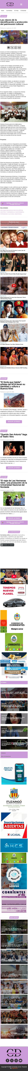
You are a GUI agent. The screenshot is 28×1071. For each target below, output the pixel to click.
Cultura (3, 16)
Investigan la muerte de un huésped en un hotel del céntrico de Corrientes (13, 945)
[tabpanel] (14, 718)
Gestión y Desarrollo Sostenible (11, 212)
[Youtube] (20, 1060)
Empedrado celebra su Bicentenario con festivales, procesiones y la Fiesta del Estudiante (13, 1005)
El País (16, 10)
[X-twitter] (12, 1060)
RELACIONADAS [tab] (6, 756)
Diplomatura (4, 210)
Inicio (2, 10)
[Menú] (21, 4)
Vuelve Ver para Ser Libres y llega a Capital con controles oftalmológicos (14, 975)
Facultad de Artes (16, 210)
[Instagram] (16, 1060)
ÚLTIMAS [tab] (3, 682)
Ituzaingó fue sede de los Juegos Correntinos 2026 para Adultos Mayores (13, 706)
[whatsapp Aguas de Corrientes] (14, 784)
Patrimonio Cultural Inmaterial (11, 214)
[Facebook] (7, 1060)
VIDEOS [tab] (3, 753)
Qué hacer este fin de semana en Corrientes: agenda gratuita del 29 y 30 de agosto (13, 930)
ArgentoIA (15, 1068)
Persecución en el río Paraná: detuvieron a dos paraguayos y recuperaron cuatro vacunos (14, 744)
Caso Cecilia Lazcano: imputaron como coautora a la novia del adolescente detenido (13, 718)
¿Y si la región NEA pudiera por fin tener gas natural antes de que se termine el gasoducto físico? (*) (13, 1035)
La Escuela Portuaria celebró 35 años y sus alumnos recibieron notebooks (14, 990)
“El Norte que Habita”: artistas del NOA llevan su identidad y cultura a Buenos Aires (14, 693)
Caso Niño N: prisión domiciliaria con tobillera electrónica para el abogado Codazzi (12, 731)
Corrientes (9, 10)
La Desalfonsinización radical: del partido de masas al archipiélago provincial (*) (13, 1020)
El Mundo (23, 10)
